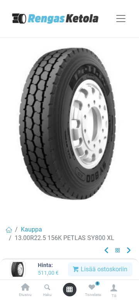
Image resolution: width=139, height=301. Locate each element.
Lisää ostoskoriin (103, 269)
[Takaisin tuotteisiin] (117, 251)
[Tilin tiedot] (113, 287)
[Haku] (47, 287)
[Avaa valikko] (69, 289)
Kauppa (31, 229)
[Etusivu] (25, 287)
